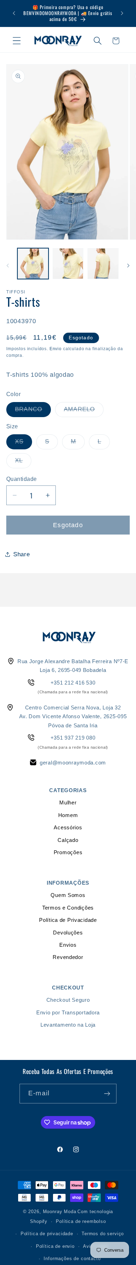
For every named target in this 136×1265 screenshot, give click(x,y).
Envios (67, 945)
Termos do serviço (103, 1233)
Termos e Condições (68, 908)
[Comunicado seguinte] (122, 13)
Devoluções (68, 933)
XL (23, 462)
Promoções (68, 852)
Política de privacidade (47, 1233)
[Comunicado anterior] (14, 13)
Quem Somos (68, 895)
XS (23, 443)
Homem (68, 815)
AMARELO (84, 411)
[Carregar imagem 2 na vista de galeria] (68, 263)
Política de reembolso (81, 1221)
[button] (17, 41)
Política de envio (55, 1246)
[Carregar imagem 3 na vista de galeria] (103, 263)
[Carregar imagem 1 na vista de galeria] (32, 263)
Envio (56, 348)
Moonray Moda (59, 1211)
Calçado (68, 840)
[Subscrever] (107, 1093)
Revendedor (68, 957)
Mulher (67, 802)
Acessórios (68, 827)
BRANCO (33, 411)
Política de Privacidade (68, 920)
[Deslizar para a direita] (128, 265)
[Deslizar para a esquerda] (7, 265)
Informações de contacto (72, 1258)
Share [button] (21, 554)
